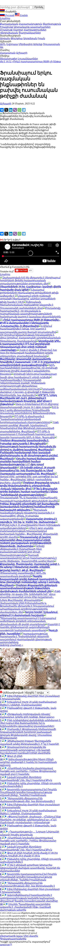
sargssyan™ (6, 944)
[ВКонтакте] (2, 110)
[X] (6, 110)
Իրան (41, 38)
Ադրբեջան (30, 38)
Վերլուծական (9, 32)
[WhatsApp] (19, 110)
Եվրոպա (12, 44)
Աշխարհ (21, 52)
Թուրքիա (17, 38)
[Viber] (15, 110)
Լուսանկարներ (28, 58)
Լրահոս (5, 18)
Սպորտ (18, 29)
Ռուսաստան (51, 44)
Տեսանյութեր (8, 58)
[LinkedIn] (11, 110)
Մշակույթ (6, 29)
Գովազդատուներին (13, 938)
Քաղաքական (9, 24)
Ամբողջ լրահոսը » (11, 645)
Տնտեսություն (52, 24)
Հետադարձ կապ (11, 936)
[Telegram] (24, 110)
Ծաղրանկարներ (30, 32)
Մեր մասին (30, 936)
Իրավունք (6, 27)
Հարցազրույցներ (35, 29)
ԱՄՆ (3, 44)
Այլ (1, 47)
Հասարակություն (30, 24)
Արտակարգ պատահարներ (32, 27)
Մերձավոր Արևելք (30, 44)
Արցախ (5, 38)
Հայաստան (7, 52)
